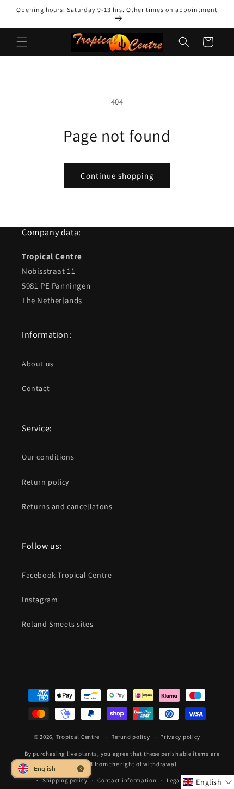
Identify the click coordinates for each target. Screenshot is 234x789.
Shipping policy (65, 780)
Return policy (45, 482)
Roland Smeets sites (57, 624)
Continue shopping (117, 175)
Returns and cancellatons (67, 506)
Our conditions (48, 457)
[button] (22, 42)
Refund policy (130, 737)
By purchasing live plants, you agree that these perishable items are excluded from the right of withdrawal (122, 759)
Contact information (126, 780)
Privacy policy (180, 737)
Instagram (40, 599)
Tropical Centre (78, 737)
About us (38, 364)
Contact (36, 388)
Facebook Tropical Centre (67, 575)
